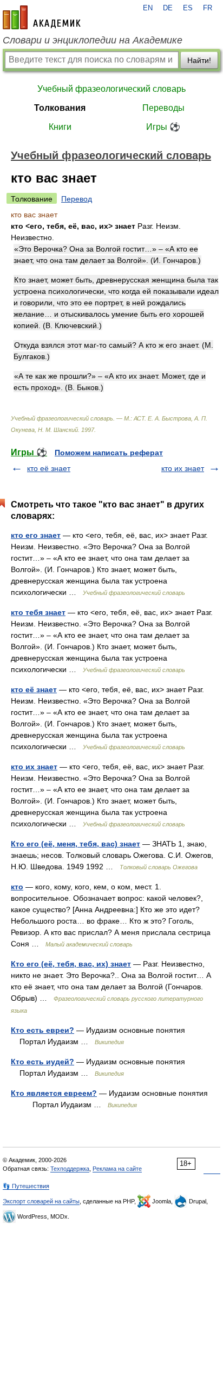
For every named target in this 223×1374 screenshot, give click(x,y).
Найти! (199, 60)
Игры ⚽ (163, 126)
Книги (60, 126)
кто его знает (36, 535)
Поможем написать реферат (109, 452)
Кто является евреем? (54, 1093)
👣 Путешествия (26, 1186)
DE (168, 8)
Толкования (60, 107)
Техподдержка (69, 1168)
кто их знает (182, 468)
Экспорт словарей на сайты (41, 1201)
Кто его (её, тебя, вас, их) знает (71, 963)
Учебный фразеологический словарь (111, 88)
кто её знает (48, 468)
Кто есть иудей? (42, 1061)
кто (17, 886)
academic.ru (42, 17)
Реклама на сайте (117, 1168)
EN (148, 8)
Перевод (76, 199)
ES (188, 8)
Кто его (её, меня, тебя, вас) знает (75, 843)
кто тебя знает (38, 612)
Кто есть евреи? (42, 1030)
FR (207, 8)
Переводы (163, 107)
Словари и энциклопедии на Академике (92, 40)
